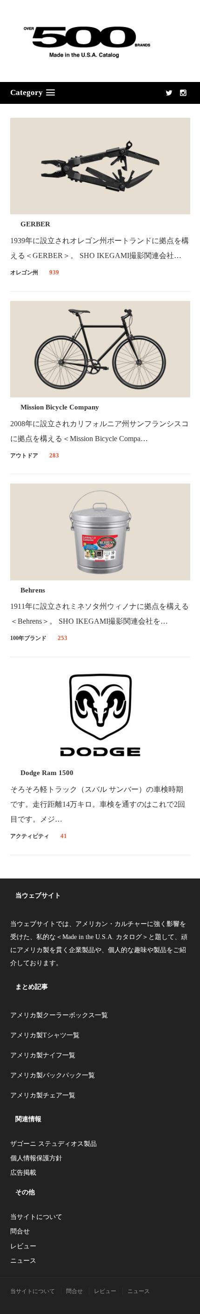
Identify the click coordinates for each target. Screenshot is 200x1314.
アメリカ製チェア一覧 (42, 1095)
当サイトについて (36, 1216)
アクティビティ (29, 836)
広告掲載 (23, 1172)
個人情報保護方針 (36, 1158)
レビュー (23, 1246)
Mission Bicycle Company (59, 407)
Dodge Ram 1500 (46, 772)
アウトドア (24, 455)
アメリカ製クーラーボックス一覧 (59, 1015)
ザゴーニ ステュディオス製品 (53, 1143)
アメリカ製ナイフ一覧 (42, 1055)
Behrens (32, 590)
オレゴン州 (24, 272)
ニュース (23, 1260)
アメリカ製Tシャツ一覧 (45, 1035)
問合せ (20, 1231)
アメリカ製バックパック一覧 (52, 1075)
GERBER (35, 224)
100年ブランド (28, 638)
